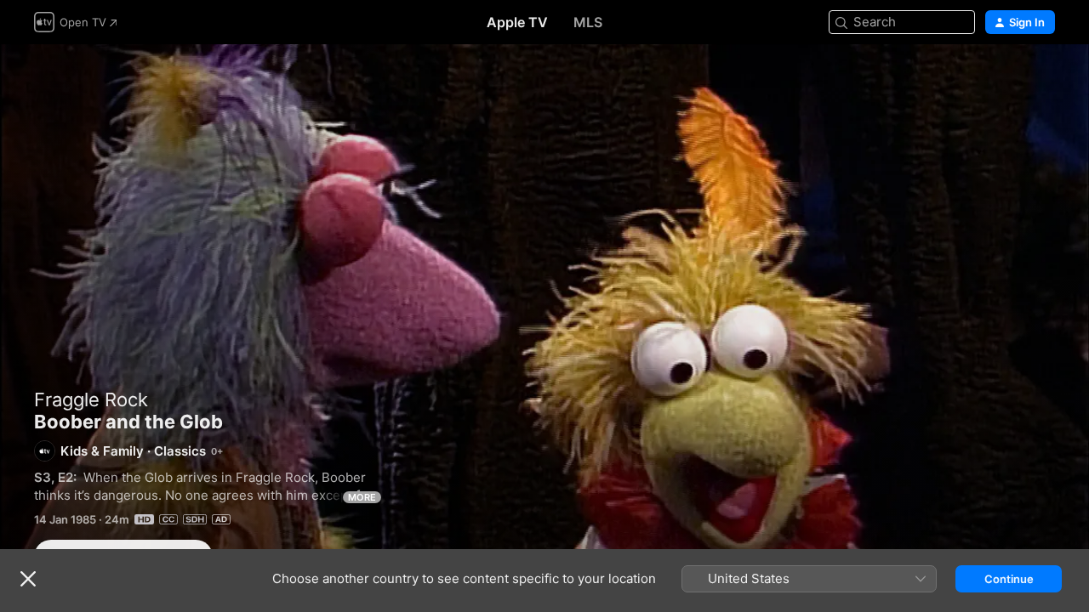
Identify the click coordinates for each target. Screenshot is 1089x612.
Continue (1009, 579)
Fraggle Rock (91, 399)
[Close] (28, 578)
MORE (362, 497)
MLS (587, 22)
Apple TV (517, 22)
